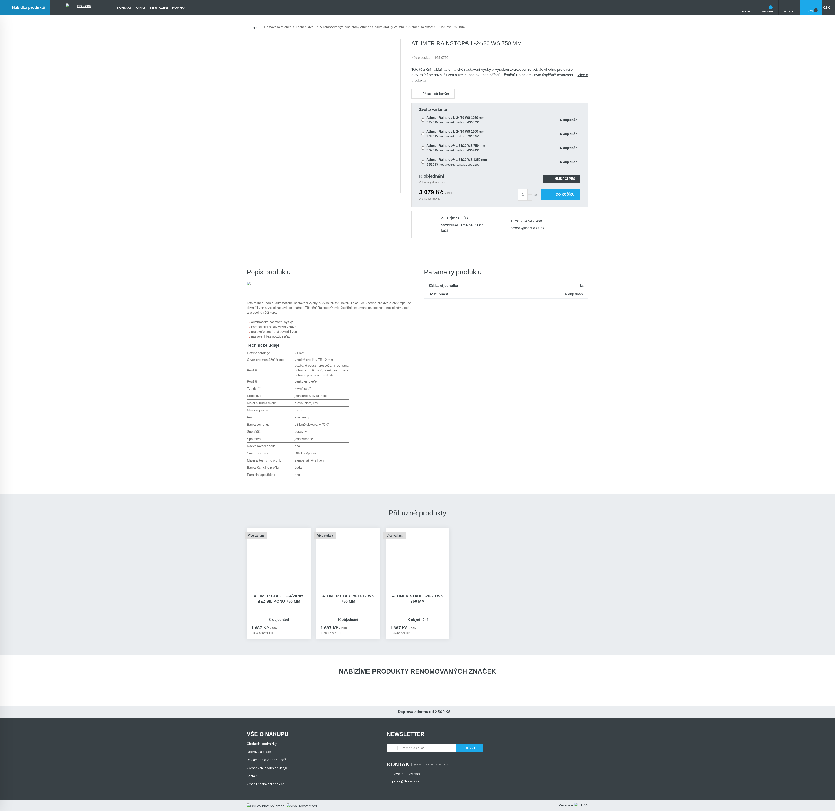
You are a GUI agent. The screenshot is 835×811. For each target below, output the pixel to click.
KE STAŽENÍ (159, 7)
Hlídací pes (565, 179)
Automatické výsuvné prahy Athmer (345, 27)
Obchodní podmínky (262, 744)
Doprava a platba (259, 752)
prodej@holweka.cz (527, 228)
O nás (141, 7)
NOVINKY (179, 7)
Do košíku (565, 194)
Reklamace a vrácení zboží (267, 760)
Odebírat (469, 748)
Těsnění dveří (305, 27)
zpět (255, 27)
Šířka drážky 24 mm (389, 27)
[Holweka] (82, 7)
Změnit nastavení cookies (266, 784)
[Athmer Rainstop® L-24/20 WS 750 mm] (324, 116)
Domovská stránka (277, 27)
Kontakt (124, 7)
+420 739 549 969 (526, 221)
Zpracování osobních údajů (267, 768)
